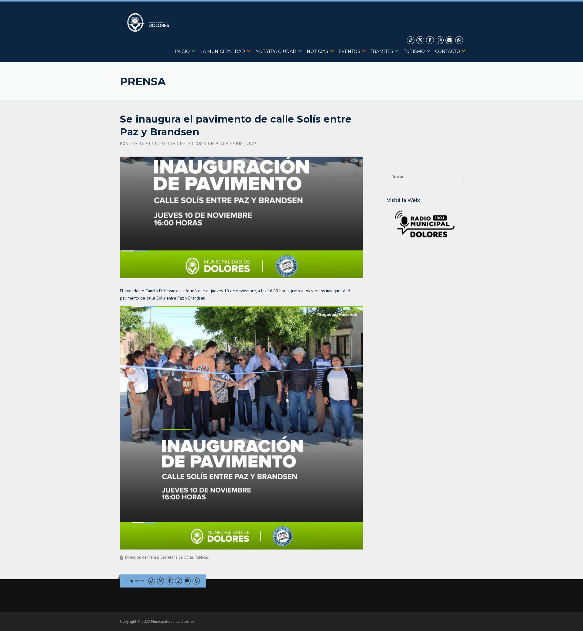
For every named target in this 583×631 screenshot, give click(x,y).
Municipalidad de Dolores (175, 143)
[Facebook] (430, 40)
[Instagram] (440, 40)
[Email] (449, 40)
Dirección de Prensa (142, 557)
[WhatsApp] (459, 40)
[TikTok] (411, 40)
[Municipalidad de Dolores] (149, 22)
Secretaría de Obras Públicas (185, 557)
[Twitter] (420, 40)
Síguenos (135, 580)
